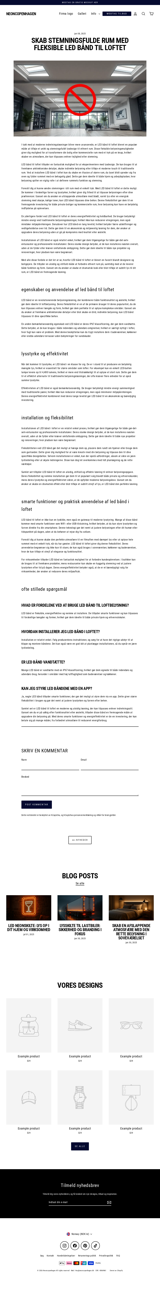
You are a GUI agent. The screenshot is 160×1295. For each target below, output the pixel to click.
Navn (24, 759)
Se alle (80, 883)
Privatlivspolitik (106, 1255)
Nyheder (81, 840)
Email (84, 759)
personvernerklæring (83, 815)
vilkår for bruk (102, 815)
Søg (42, 1255)
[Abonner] (108, 1202)
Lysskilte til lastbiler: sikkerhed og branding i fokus (80, 929)
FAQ (118, 1255)
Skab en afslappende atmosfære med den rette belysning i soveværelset (131, 931)
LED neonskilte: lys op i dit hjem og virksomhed (28, 927)
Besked (25, 776)
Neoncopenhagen (21, 14)
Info (94, 13)
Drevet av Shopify (116, 1271)
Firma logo (66, 13)
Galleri (82, 13)
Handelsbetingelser (66, 1255)
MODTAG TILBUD (117, 13)
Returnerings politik (87, 1255)
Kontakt (50, 1255)
